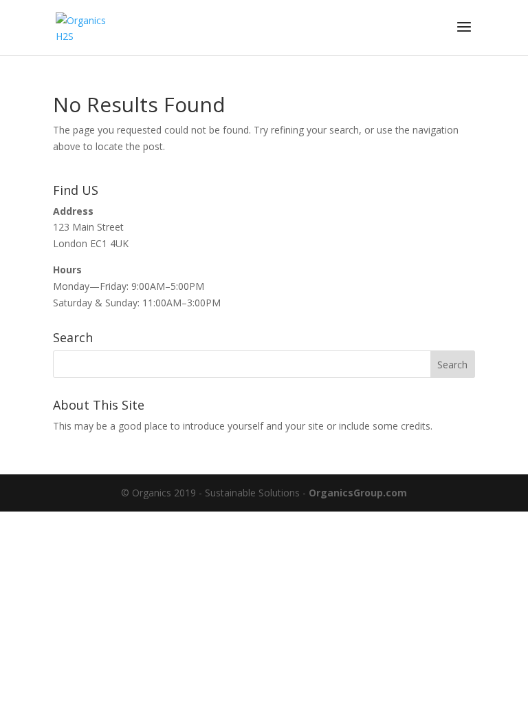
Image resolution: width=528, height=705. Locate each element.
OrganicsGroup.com (358, 492)
